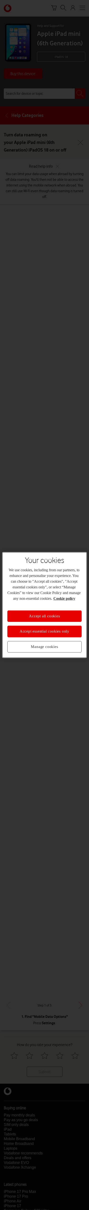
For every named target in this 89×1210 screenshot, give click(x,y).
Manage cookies (44, 647)
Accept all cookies (44, 616)
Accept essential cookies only (44, 631)
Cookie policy (64, 598)
